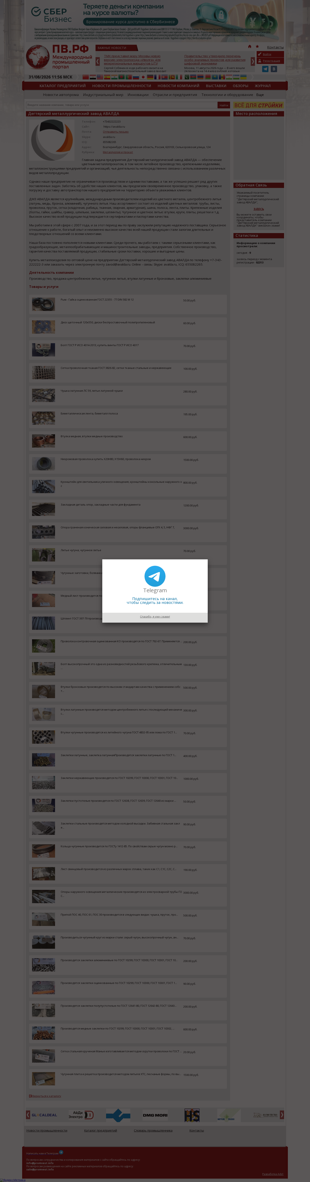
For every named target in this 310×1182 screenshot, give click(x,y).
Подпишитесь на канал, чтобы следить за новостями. (155, 600)
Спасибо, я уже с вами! (155, 616)
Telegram (155, 590)
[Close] (208, 559)
